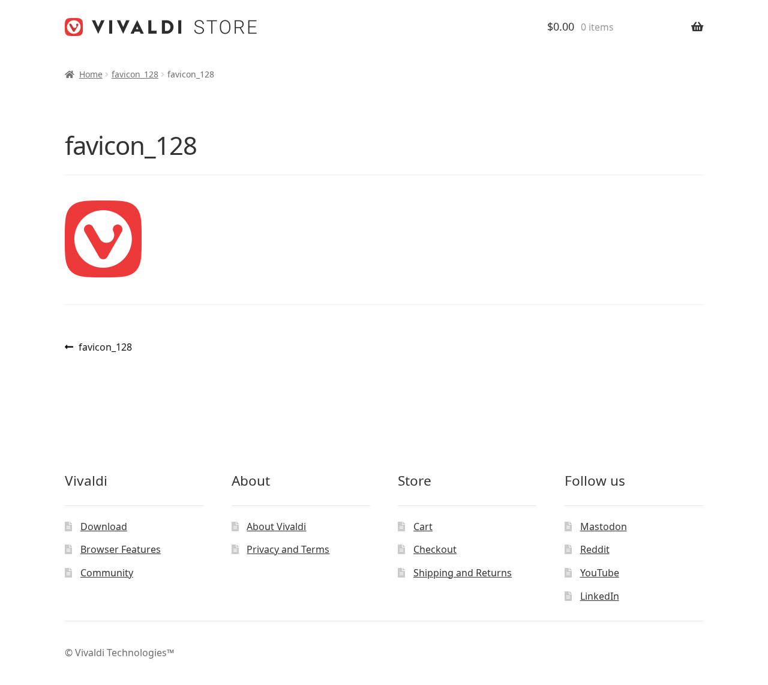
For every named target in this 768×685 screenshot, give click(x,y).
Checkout (435, 549)
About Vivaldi (276, 526)
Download (103, 526)
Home (91, 74)
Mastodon (603, 526)
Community (106, 572)
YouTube (599, 572)
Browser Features (120, 549)
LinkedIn (599, 596)
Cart (423, 526)
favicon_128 (135, 74)
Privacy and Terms (288, 549)
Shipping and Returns (462, 572)
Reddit (595, 549)
